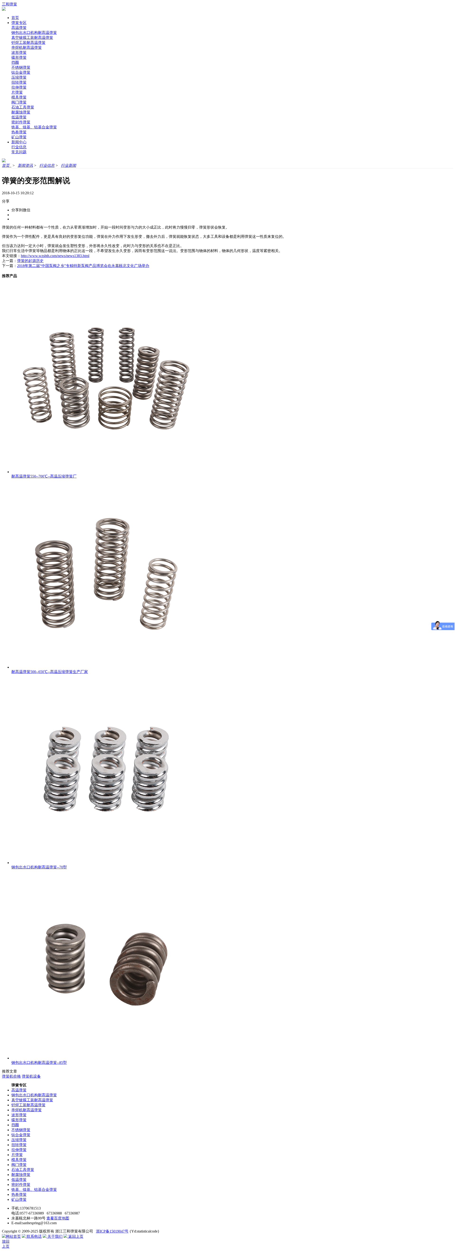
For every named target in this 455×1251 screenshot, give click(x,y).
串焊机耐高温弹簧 (26, 47)
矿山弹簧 (19, 137)
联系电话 (34, 1236)
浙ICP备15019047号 (112, 1231)
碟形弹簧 (19, 57)
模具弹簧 (19, 97)
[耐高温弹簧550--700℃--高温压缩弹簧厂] (106, 472)
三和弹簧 (9, 4)
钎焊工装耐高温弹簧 (28, 43)
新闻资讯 (25, 165)
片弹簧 (17, 92)
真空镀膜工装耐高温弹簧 (32, 38)
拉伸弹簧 (19, 87)
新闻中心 (19, 142)
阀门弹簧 (19, 102)
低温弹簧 (19, 117)
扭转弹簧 (19, 82)
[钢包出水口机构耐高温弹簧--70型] (106, 863)
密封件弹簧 (20, 122)
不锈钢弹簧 (20, 67)
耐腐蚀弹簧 (20, 112)
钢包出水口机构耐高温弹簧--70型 (39, 867)
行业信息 (19, 147)
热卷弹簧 (19, 132)
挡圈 (15, 62)
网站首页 (13, 1236)
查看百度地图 (57, 1218)
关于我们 (54, 1236)
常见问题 (19, 152)
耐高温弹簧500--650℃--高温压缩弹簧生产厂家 (49, 672)
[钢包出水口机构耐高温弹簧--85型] (106, 1058)
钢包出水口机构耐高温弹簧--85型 (39, 1063)
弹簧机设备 (31, 1076)
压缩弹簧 (19, 77)
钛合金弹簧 (20, 72)
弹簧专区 (19, 23)
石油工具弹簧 (22, 107)
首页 (15, 18)
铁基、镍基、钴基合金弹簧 (34, 127)
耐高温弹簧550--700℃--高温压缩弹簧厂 (44, 476)
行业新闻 (68, 165)
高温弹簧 (19, 28)
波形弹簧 (19, 52)
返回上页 (75, 1236)
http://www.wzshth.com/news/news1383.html (55, 256)
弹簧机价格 (11, 1076)
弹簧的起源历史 (30, 261)
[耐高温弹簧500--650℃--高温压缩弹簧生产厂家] (106, 667)
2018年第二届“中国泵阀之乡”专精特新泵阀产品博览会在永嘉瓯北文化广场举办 (83, 266)
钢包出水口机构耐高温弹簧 (34, 33)
